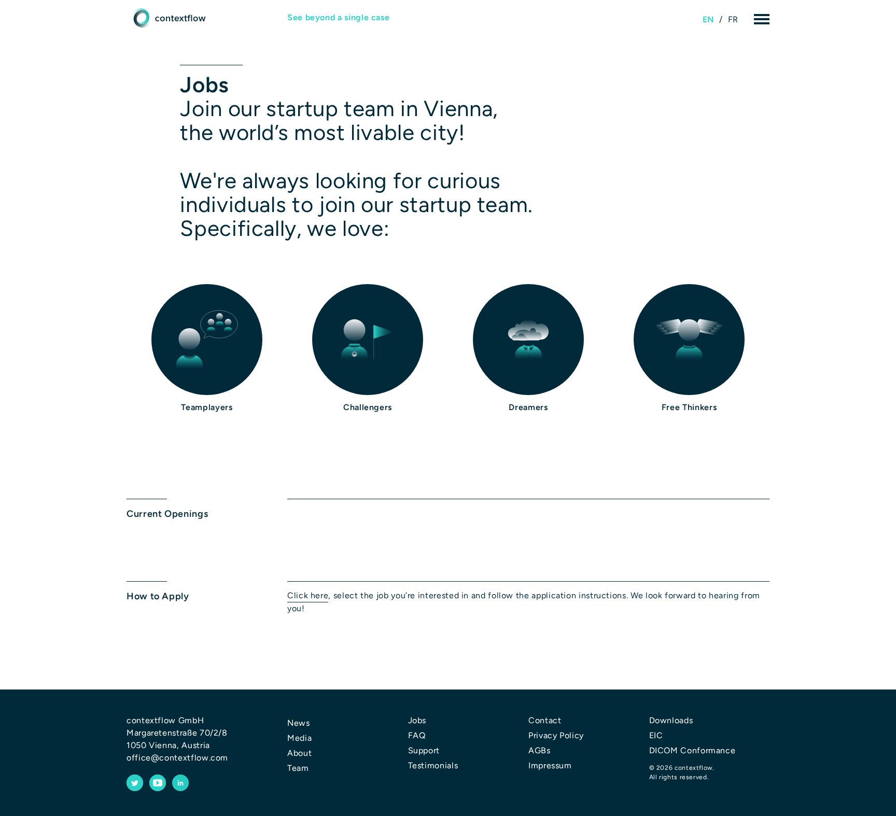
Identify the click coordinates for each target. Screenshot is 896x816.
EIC (656, 735)
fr (733, 19)
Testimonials (433, 765)
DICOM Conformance (692, 750)
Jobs (417, 720)
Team (298, 768)
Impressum (550, 765)
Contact (544, 720)
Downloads (671, 720)
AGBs (539, 750)
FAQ (417, 735)
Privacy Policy (556, 735)
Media (299, 738)
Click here (307, 595)
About (299, 753)
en (708, 19)
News (298, 723)
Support (424, 750)
